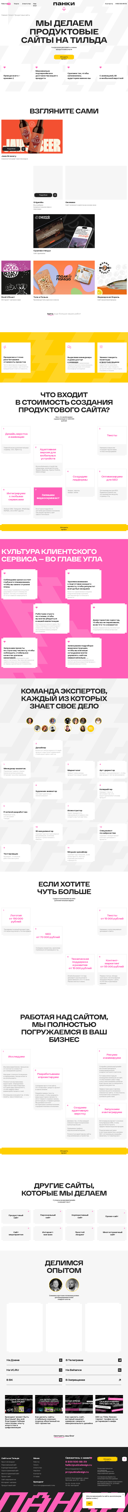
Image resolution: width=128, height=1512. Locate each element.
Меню (36, 1458)
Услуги (16, 4)
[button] (64, 57)
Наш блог (35, 5)
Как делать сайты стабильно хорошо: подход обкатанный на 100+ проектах (47, 1420)
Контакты (109, 4)
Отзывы (36, 1476)
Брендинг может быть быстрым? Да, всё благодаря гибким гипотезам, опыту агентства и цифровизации (17, 1422)
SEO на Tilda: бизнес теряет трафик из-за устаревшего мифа (106, 1419)
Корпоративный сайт (9, 1468)
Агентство (26, 4)
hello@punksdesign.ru (78, 1465)
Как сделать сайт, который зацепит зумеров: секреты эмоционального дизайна (79, 1420)
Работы (4, 4)
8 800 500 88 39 (121, 4)
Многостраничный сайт (10, 1474)
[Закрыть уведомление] (123, 1494)
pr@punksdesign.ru (77, 1472)
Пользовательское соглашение (104, 1469)
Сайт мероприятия (8, 1479)
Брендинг (38, 1482)
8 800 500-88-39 (76, 1461)
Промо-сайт (6, 1476)
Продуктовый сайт (8, 1485)
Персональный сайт (9, 1465)
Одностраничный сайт (10, 1471)
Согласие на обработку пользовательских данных (107, 1478)
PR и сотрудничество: (73, 1469)
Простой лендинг (8, 1462)
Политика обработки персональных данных (105, 1472)
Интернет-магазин (8, 1482)
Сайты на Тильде (10, 1458)
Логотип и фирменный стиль (44, 1485)
